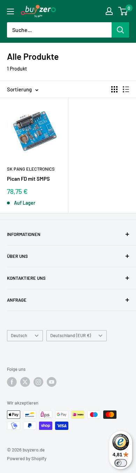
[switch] (120, 463)
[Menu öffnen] (10, 11)
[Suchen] (120, 30)
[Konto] (109, 11)
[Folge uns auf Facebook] (12, 382)
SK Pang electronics (31, 169)
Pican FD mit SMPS (28, 179)
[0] (123, 11)
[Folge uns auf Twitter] (25, 382)
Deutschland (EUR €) (70, 335)
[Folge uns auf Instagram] (38, 382)
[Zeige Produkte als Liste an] (126, 89)
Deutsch (19, 335)
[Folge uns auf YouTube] (51, 382)
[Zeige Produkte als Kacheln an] (114, 89)
